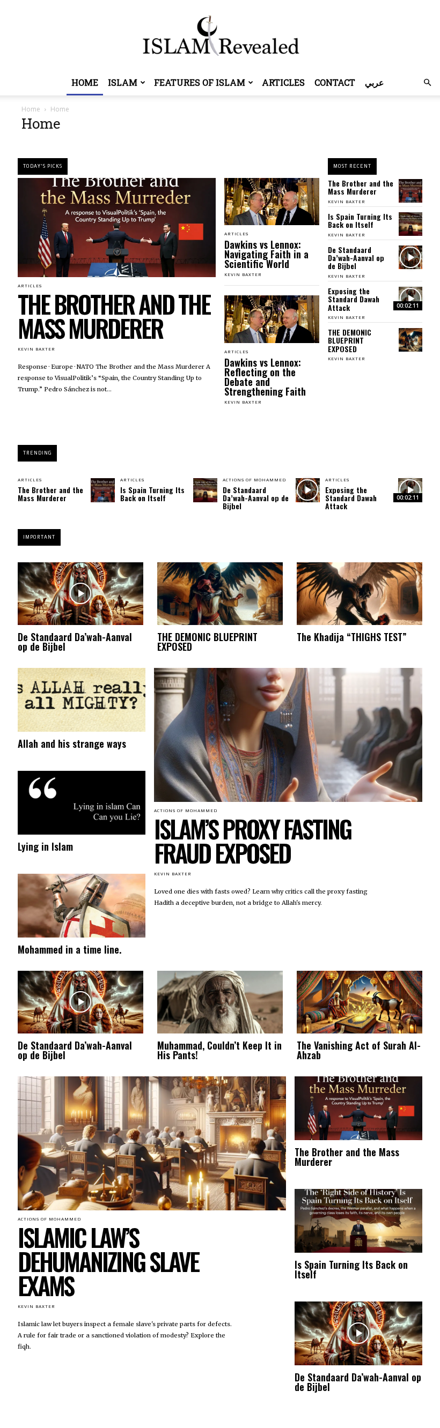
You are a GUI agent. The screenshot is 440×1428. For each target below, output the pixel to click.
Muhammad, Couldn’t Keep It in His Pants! (219, 1050)
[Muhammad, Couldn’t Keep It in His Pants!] (220, 1002)
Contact (334, 82)
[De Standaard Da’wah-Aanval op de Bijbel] (410, 257)
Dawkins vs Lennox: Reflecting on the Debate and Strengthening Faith (265, 376)
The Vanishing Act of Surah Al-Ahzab (359, 1050)
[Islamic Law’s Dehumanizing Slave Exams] (152, 1143)
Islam (122, 82)
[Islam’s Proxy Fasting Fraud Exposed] (288, 735)
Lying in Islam (45, 846)
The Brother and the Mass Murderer (114, 316)
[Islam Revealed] (220, 36)
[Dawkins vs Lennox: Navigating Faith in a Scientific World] (271, 201)
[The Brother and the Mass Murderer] (117, 227)
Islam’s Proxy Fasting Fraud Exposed (252, 840)
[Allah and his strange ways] (81, 700)
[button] (427, 83)
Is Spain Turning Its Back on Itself (360, 220)
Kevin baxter (36, 349)
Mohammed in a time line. (69, 949)
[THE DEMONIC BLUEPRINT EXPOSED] (410, 340)
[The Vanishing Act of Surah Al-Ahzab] (359, 1002)
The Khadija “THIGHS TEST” (352, 637)
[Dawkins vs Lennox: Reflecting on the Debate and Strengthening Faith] (271, 319)
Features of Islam (199, 82)
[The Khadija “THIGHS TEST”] (359, 593)
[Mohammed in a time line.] (81, 906)
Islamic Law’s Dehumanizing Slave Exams (108, 1261)
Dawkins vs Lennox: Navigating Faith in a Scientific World (266, 254)
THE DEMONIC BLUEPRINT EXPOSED (349, 340)
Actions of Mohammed (254, 480)
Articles (283, 82)
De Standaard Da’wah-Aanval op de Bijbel (356, 258)
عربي (374, 82)
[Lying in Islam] (81, 803)
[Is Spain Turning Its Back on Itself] (410, 224)
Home (84, 82)
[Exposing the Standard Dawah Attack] (410, 298)
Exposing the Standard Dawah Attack (353, 299)
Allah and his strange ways (72, 743)
